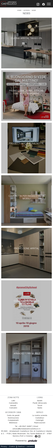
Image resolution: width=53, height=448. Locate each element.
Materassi (13, 423)
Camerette (13, 403)
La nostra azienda (39, 415)
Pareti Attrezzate (40, 403)
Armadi (13, 405)
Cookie (12, 446)
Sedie (39, 408)
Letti (13, 401)
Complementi (13, 420)
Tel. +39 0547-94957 (24, 426)
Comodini (13, 408)
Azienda (27, 10)
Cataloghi (40, 420)
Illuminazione (13, 418)
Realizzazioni (39, 423)
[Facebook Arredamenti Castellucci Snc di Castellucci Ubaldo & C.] (36, 436)
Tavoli (39, 405)
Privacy (4, 446)
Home (19, 10)
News (34, 10)
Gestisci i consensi (26, 446)
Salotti (39, 401)
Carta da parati (13, 415)
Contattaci (39, 418)
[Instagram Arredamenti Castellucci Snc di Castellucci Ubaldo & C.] (39, 436)
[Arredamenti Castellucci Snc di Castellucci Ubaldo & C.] (9, 3)
